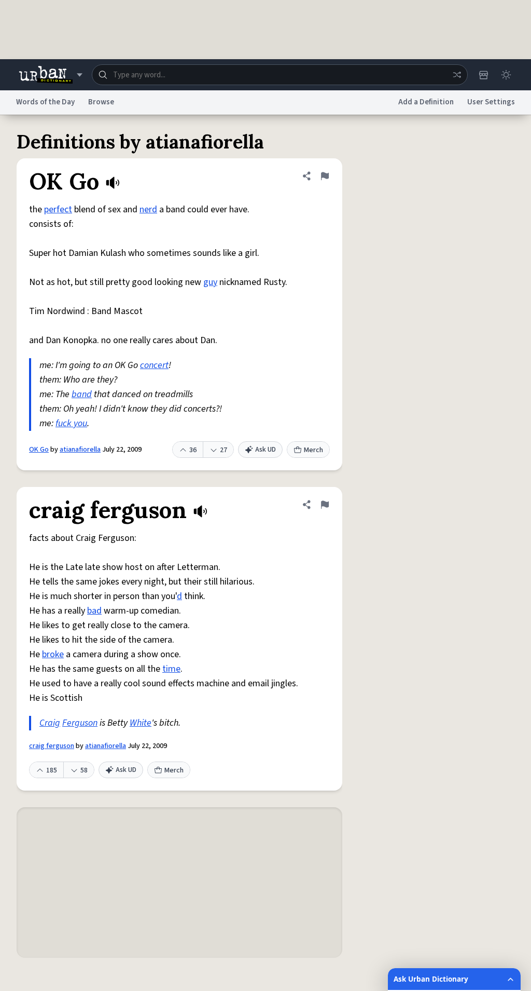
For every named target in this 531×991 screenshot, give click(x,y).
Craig (49, 722)
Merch (313, 450)
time (171, 668)
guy (210, 282)
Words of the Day (45, 102)
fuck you (71, 423)
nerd (148, 209)
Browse (101, 102)
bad (94, 610)
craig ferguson (51, 746)
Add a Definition (426, 102)
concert (154, 365)
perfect (58, 209)
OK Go (39, 449)
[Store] (483, 74)
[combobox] (280, 74)
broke (53, 654)
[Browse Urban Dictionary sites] (51, 75)
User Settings (491, 102)
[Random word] (457, 75)
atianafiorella (80, 449)
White (140, 722)
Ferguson (79, 722)
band (82, 394)
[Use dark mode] (506, 74)
